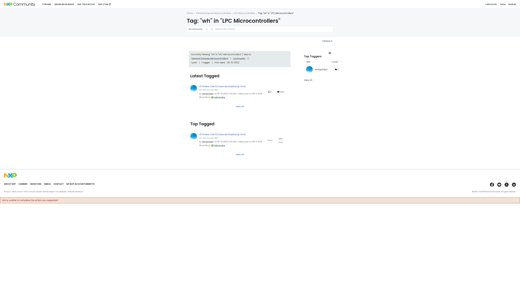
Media (47, 184)
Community (239, 58)
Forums (46, 4)
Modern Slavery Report (45, 192)
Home (190, 13)
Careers (23, 184)
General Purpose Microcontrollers (213, 13)
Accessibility (61, 192)
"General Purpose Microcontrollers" (210, 58)
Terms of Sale (29, 192)
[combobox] (271, 29)
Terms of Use (17, 192)
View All (240, 106)
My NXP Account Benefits (80, 184)
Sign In (512, 4)
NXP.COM (103, 4)
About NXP (10, 184)
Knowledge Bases (64, 4)
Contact (58, 184)
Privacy (7, 192)
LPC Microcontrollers (244, 13)
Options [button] (326, 41)
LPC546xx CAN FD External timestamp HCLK (222, 86)
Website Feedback (75, 192)
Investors (36, 184)
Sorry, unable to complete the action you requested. (30, 200)
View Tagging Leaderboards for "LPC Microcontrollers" (317, 53)
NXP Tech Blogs (86, 4)
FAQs (503, 4)
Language (491, 4)
